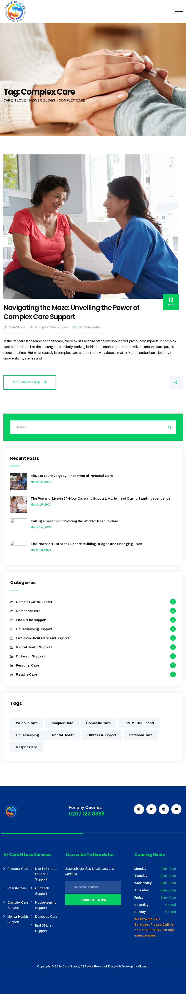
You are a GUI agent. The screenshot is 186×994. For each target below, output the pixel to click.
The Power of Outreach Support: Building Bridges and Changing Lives (86, 544)
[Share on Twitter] (141, 382)
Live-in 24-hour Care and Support (42, 638)
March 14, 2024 (41, 527)
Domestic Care (28, 611)
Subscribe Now (93, 900)
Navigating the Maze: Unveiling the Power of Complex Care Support (71, 312)
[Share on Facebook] (126, 382)
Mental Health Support (34, 647)
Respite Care (26, 674)
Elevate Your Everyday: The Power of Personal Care (72, 476)
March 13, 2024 (41, 550)
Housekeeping (27, 735)
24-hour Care (27, 723)
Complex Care (62, 723)
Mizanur (143, 966)
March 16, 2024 (41, 481)
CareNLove (17, 327)
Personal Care (27, 665)
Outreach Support (30, 656)
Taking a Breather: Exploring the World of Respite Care (74, 521)
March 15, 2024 (41, 504)
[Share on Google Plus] (156, 382)
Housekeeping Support (34, 629)
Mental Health (63, 735)
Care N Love (71, 966)
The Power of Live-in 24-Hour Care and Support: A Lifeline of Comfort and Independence (100, 498)
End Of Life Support (31, 620)
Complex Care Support (52, 327)
